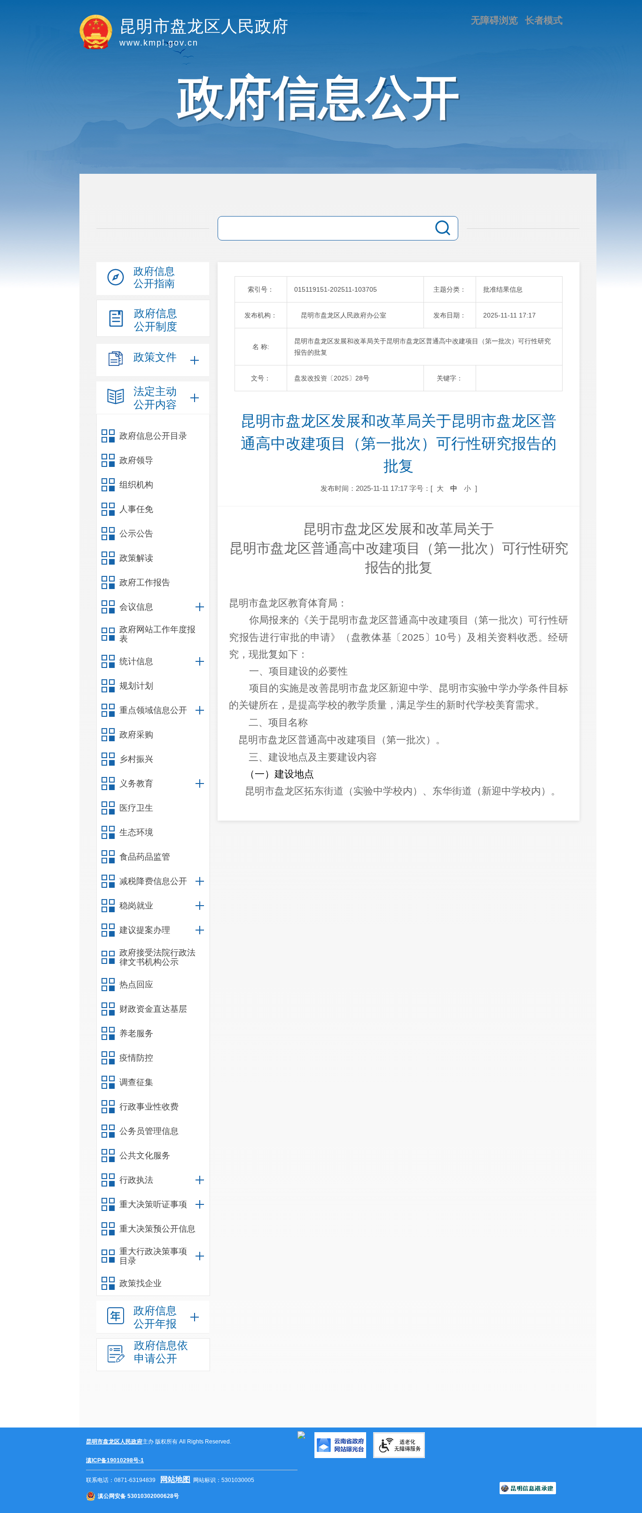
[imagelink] (301, 1435)
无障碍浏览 (494, 20)
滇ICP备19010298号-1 (115, 1460)
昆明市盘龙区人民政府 (114, 1441)
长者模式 (544, 20)
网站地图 (175, 1479)
